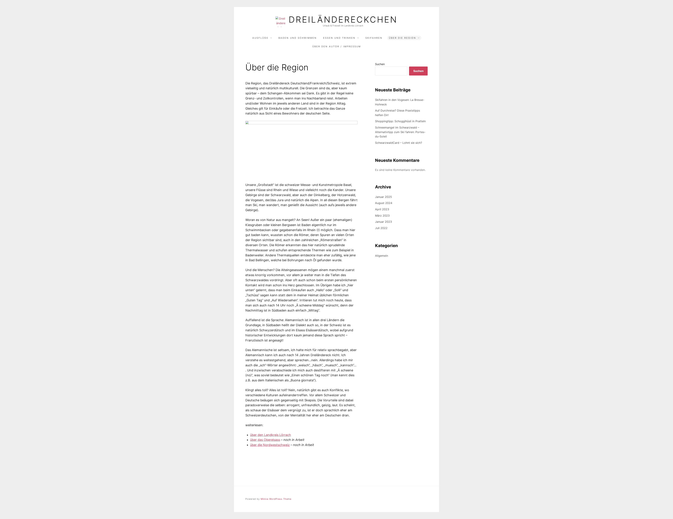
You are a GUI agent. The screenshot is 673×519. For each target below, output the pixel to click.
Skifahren (373, 38)
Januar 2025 (383, 197)
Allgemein (381, 255)
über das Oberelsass (265, 440)
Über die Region (402, 38)
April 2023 (382, 209)
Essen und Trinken (339, 38)
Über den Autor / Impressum (336, 46)
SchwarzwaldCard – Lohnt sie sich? (398, 142)
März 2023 (382, 215)
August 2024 (383, 203)
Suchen (380, 64)
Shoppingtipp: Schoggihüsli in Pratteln (400, 121)
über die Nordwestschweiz (270, 445)
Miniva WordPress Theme (276, 499)
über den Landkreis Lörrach (270, 435)
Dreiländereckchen (343, 19)
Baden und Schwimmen (297, 38)
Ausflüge (260, 38)
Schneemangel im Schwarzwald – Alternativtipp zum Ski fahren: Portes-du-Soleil (400, 132)
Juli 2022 (381, 228)
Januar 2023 (383, 221)
